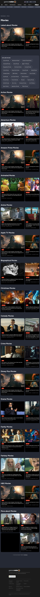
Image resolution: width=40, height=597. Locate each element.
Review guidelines (27, 586)
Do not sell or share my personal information (19, 589)
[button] (34, 2)
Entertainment (12, 4)
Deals (25, 4)
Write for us (11, 588)
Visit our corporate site (22, 573)
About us (10, 586)
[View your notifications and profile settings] (31, 2)
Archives (25, 554)
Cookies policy (11, 583)
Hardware (19, 4)
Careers (25, 583)
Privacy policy (26, 580)
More (29, 4)
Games (6, 4)
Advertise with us (19, 586)
